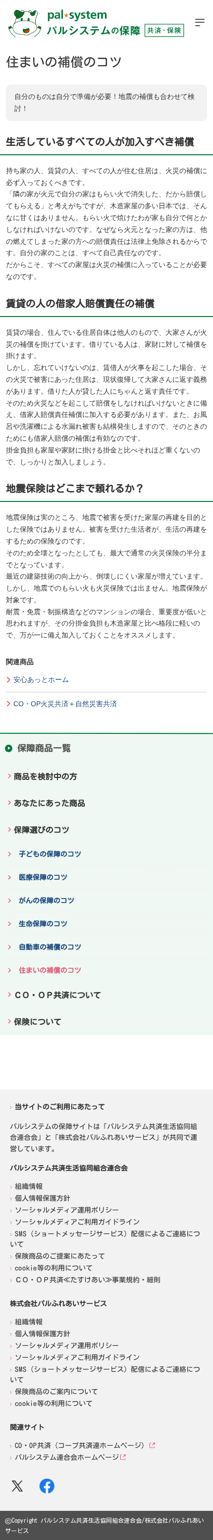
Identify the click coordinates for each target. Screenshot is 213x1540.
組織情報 (29, 1185)
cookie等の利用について (54, 1267)
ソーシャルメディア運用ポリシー (67, 1209)
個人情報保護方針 (42, 1197)
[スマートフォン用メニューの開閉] (200, 22)
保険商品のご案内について (56, 1391)
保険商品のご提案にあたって (60, 1255)
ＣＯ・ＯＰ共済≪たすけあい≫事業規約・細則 (87, 1279)
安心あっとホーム (41, 679)
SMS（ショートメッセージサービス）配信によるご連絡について (105, 1238)
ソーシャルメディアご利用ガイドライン (77, 1221)
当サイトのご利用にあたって (60, 1106)
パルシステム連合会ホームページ (67, 1456)
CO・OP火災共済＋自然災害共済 (65, 704)
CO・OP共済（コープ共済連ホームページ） (81, 1445)
